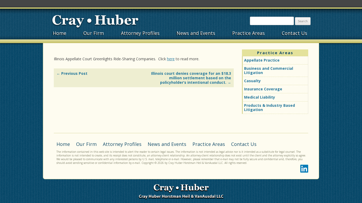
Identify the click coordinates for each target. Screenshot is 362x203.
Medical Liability (259, 97)
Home (59, 33)
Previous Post (71, 73)
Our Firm (93, 33)
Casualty (252, 80)
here (171, 58)
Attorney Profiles (140, 33)
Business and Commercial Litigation (268, 70)
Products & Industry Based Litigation (269, 107)
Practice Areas (248, 33)
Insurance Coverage (263, 88)
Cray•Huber (95, 20)
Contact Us (294, 33)
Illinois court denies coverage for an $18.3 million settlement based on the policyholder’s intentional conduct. (191, 78)
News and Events (195, 33)
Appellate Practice (262, 60)
